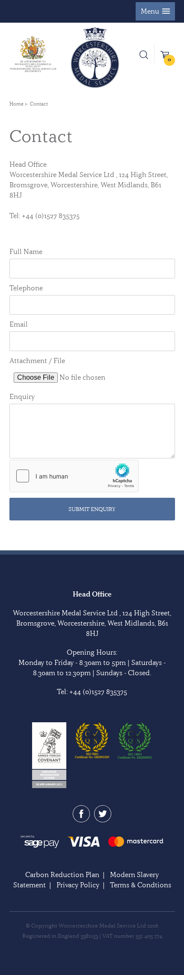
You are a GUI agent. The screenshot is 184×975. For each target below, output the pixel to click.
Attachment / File (37, 360)
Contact (39, 104)
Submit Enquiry (92, 508)
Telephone (26, 288)
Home (16, 104)
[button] (155, 11)
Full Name (25, 251)
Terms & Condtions (140, 884)
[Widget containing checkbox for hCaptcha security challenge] (74, 476)
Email (18, 324)
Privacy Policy (77, 884)
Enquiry (22, 396)
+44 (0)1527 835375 (98, 691)
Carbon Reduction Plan (62, 874)
